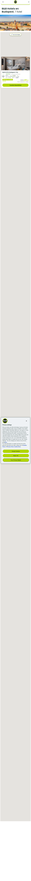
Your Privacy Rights (16, 460)
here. (6, 442)
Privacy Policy (10, 446)
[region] (15, 440)
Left (2, 63)
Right (28, 63)
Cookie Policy (17, 446)
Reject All (15, 455)
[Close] (26, 421)
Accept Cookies (16, 451)
